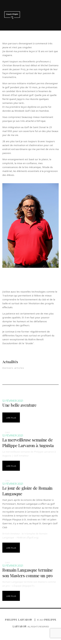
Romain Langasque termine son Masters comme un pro (27, 572)
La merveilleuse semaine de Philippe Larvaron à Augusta (28, 442)
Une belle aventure (19, 405)
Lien (7, 432)
